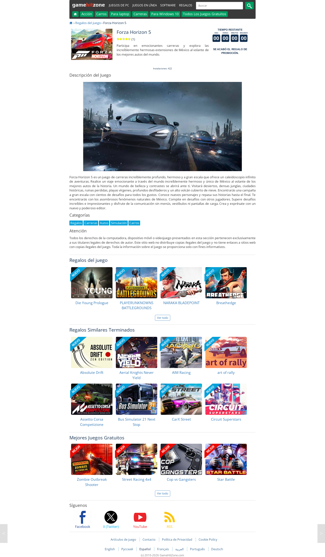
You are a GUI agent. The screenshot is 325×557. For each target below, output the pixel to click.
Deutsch (217, 549)
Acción (86, 14)
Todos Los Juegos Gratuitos (204, 14)
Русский (127, 549)
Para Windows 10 (165, 14)
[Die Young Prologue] (91, 282)
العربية (179, 549)
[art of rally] (226, 352)
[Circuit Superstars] (226, 399)
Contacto (149, 539)
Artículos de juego (123, 539)
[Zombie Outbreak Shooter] (91, 459)
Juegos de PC (119, 5)
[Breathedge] (226, 282)
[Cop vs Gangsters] (181, 459)
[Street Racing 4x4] (136, 459)
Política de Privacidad (177, 539)
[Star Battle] (226, 459)
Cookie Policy (208, 539)
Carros (101, 14)
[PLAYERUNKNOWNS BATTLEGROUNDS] (136, 282)
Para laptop (120, 14)
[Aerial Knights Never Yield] (136, 352)
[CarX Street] (181, 399)
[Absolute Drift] (91, 352)
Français (163, 549)
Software (168, 5)
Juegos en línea (144, 5)
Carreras (140, 14)
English (110, 549)
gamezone (88, 5)
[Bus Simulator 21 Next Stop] (136, 399)
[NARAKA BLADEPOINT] (181, 282)
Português (198, 549)
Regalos (185, 5)
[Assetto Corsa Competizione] (91, 399)
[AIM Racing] (181, 352)
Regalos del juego (88, 23)
